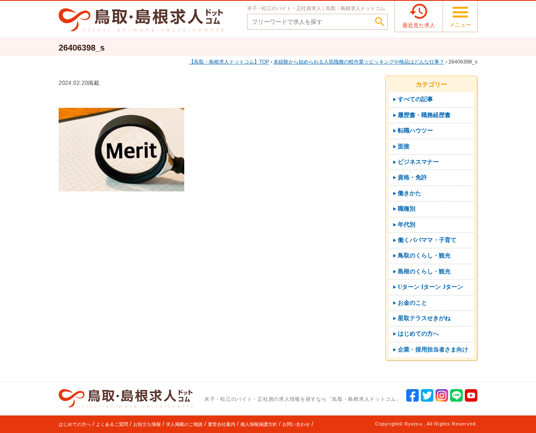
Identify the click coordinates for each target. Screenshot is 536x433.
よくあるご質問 (112, 424)
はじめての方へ (75, 424)
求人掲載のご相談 (184, 424)
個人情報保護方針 (258, 424)
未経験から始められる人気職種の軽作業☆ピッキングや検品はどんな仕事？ (358, 62)
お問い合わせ (296, 424)
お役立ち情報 (147, 424)
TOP (231, 62)
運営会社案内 (221, 424)
